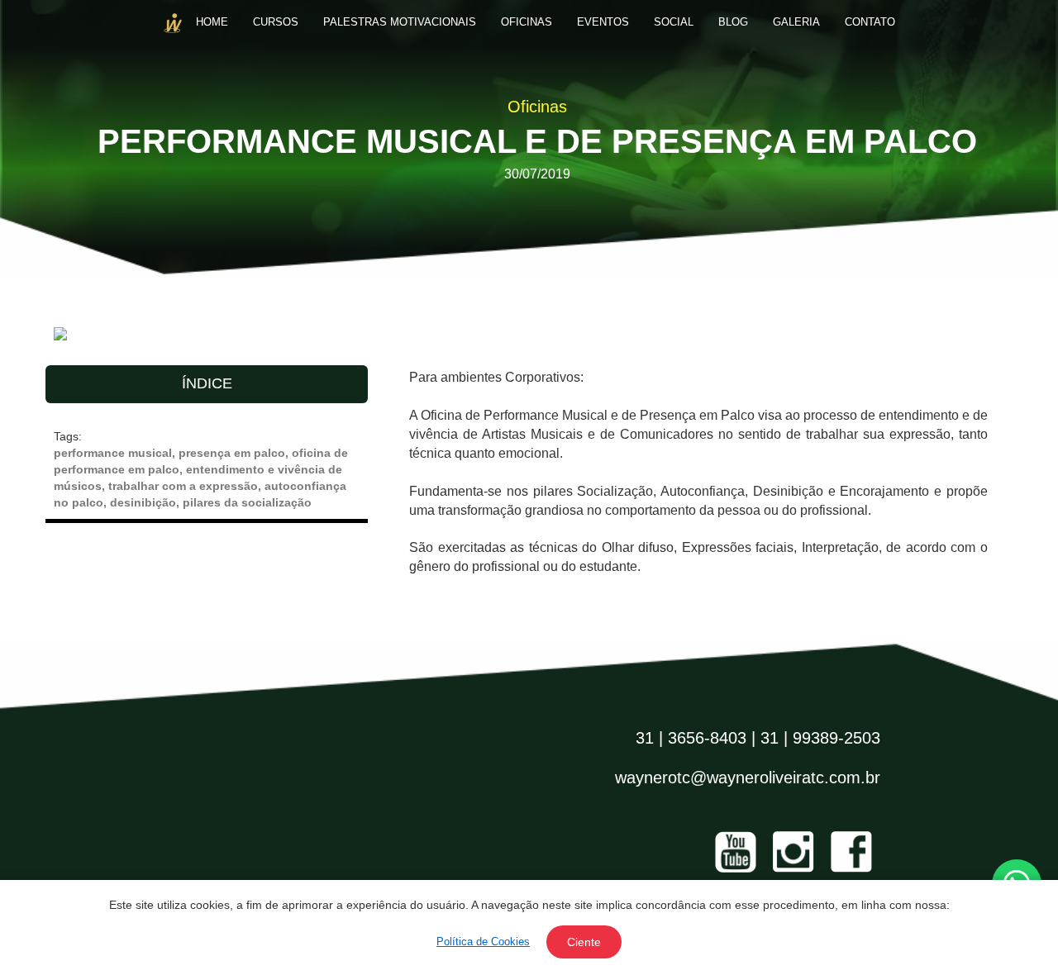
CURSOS (275, 22)
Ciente (584, 942)
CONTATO (870, 22)
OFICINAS (526, 22)
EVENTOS (603, 22)
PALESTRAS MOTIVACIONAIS (399, 22)
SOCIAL (673, 22)
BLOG (733, 22)
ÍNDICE (207, 383)
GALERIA (796, 22)
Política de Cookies (483, 941)
